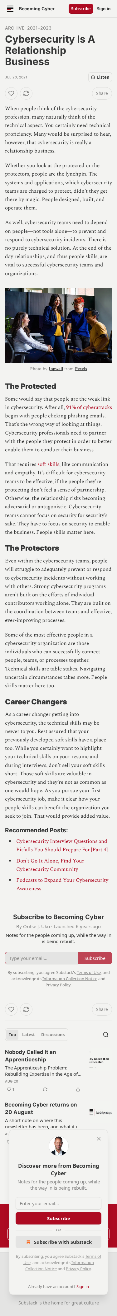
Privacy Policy (78, 1268)
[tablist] (36, 1034)
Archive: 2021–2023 (28, 28)
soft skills (48, 464)
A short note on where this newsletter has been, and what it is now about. (42, 1123)
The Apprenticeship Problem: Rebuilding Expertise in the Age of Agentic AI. (41, 1071)
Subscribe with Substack (63, 1242)
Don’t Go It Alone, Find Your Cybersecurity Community (50, 865)
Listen (103, 77)
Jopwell (56, 368)
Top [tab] (12, 1034)
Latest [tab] (28, 1034)
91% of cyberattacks (89, 407)
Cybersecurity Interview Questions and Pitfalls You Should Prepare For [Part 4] (62, 845)
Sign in (104, 9)
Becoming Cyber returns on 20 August (41, 1108)
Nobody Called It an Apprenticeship (30, 1056)
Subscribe (81, 9)
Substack (27, 1303)
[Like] (11, 93)
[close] (99, 1139)
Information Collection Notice (69, 978)
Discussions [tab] (53, 1034)
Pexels (81, 368)
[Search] (106, 1034)
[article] (58, 1070)
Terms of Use (89, 972)
